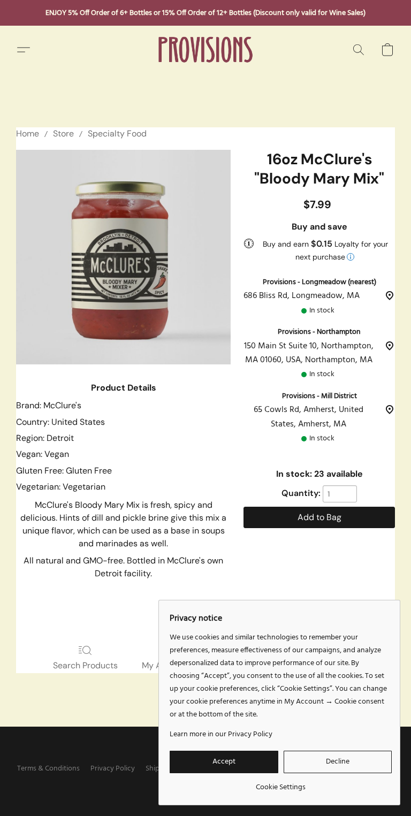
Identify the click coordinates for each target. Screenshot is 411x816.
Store (63, 133)
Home (27, 133)
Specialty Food (117, 133)
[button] (205, 49)
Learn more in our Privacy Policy (221, 734)
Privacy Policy (112, 769)
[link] (281, 783)
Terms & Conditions (48, 769)
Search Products (85, 665)
